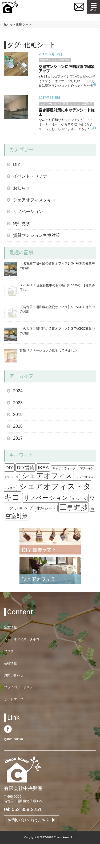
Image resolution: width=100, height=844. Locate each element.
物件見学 (21, 223)
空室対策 (16, 516)
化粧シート (46, 508)
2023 (18, 403)
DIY (16, 164)
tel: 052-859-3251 (23, 809)
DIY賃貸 (25, 467)
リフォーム (78, 498)
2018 (18, 426)
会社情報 (10, 663)
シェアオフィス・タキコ (47, 491)
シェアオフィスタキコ (34, 200)
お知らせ (21, 188)
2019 (18, 414)
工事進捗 (73, 507)
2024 (18, 391)
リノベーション (49, 103)
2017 (18, 438)
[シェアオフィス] (50, 570)
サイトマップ (13, 699)
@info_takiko (13, 739)
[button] (79, 6)
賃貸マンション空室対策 (55, 60)
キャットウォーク (64, 468)
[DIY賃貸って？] (50, 541)
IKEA (43, 467)
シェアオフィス (47, 475)
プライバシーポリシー (20, 687)
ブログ (9, 651)
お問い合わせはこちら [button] (29, 820)
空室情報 (10, 627)
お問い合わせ (13, 675)
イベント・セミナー (32, 176)
